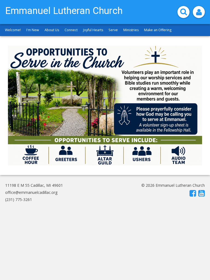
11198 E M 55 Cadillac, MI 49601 (34, 185)
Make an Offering (157, 30)
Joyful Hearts (93, 30)
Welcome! (13, 30)
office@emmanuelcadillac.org (31, 192)
